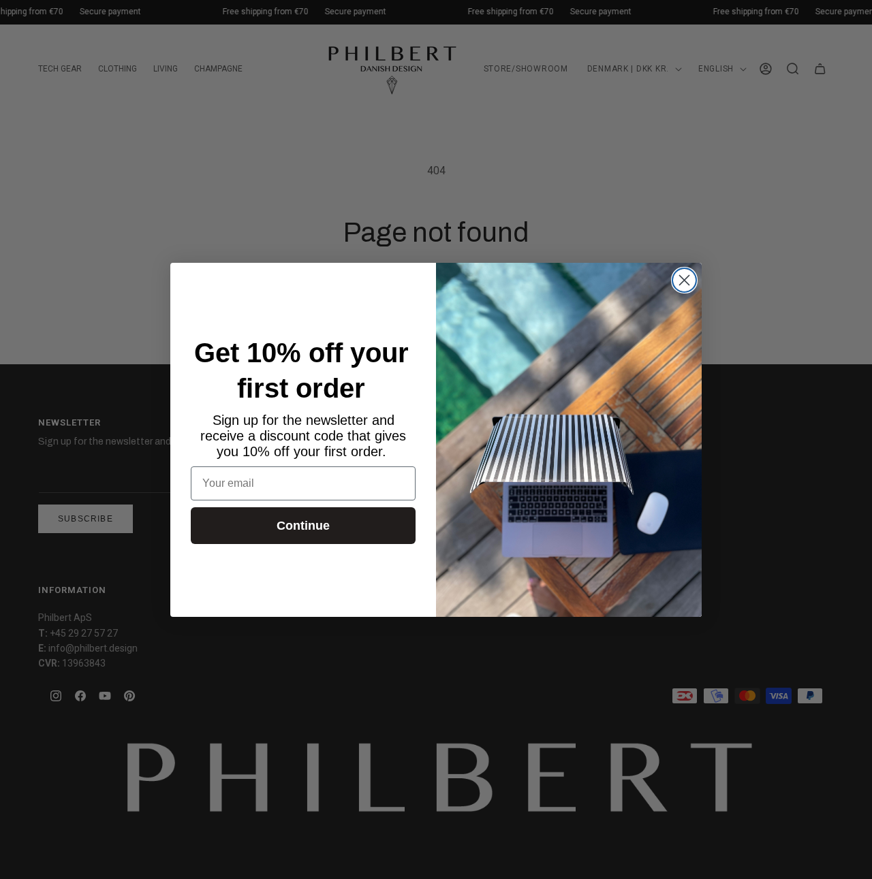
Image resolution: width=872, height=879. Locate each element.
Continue (303, 525)
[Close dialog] (684, 280)
